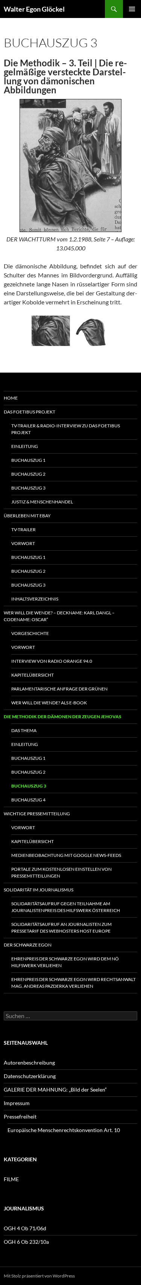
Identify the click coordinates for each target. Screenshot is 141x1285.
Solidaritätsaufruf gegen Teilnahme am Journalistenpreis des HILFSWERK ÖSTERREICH (65, 907)
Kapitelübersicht (32, 675)
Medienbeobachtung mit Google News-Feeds (66, 855)
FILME (11, 1179)
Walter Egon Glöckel (34, 9)
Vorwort (23, 543)
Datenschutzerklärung (30, 1076)
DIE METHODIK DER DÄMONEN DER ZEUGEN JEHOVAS (62, 716)
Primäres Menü (132, 9)
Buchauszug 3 (28, 488)
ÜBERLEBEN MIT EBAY (27, 515)
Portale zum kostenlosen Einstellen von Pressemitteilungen (61, 872)
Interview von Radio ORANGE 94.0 (51, 661)
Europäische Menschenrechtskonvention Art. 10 (64, 1130)
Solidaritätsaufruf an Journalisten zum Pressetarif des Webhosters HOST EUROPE (61, 927)
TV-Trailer (23, 529)
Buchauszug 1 (28, 460)
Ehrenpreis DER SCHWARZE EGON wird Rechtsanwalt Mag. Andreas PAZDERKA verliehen (73, 982)
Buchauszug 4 (28, 800)
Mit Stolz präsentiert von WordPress (39, 1276)
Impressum (17, 1103)
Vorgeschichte (30, 633)
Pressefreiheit (20, 1116)
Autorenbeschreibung (29, 1062)
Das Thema (23, 730)
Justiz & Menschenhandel (42, 502)
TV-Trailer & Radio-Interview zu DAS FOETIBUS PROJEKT (65, 429)
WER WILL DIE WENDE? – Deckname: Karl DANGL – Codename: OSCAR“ (59, 616)
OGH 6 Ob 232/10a (26, 1242)
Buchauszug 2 (28, 474)
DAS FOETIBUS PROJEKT (29, 412)
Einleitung (24, 446)
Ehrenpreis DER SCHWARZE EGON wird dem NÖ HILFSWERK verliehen (65, 962)
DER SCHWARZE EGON (28, 945)
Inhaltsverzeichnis (34, 599)
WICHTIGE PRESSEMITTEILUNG (37, 813)
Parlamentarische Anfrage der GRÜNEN (59, 689)
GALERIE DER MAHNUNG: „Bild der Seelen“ (55, 1089)
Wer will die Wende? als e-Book (49, 702)
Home (11, 398)
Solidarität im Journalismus (38, 890)
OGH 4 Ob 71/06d (25, 1228)
